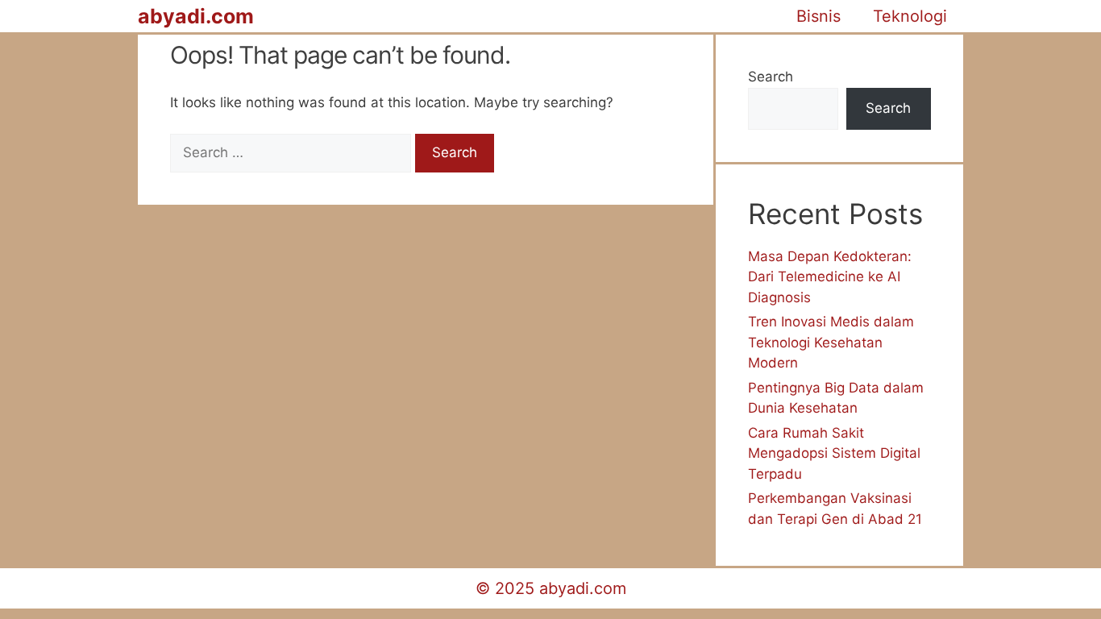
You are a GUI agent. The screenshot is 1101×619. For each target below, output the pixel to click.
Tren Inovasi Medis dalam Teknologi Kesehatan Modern (831, 342)
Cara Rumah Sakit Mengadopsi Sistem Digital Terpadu (834, 453)
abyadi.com (196, 16)
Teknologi (910, 16)
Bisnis (818, 16)
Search (770, 77)
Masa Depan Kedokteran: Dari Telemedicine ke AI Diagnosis (830, 276)
